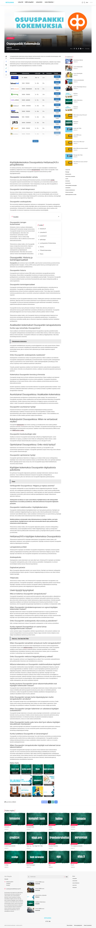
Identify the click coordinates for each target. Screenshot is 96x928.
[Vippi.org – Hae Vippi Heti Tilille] (37, 838)
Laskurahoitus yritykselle (40, 895)
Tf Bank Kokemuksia (45, 250)
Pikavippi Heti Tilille (78, 155)
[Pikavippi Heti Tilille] (68, 156)
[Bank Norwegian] (37, 857)
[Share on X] (76, 48)
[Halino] (59, 819)
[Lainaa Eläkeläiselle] (68, 68)
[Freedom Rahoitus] (59, 838)
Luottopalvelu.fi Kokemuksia (48, 243)
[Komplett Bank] (37, 819)
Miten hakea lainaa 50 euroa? (80, 114)
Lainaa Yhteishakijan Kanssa (79, 86)
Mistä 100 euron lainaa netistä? (80, 161)
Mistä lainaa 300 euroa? (78, 141)
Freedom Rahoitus (53, 846)
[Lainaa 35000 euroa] (30, 890)
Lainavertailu (37, 883)
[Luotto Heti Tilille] (68, 129)
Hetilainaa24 (9, 47)
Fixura (41, 254)
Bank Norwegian (31, 865)
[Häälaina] (68, 94)
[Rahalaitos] (68, 123)
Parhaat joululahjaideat (78, 80)
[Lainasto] (81, 819)
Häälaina (75, 93)
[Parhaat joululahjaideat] (68, 81)
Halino (50, 827)
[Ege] (59, 857)
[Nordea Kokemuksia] (68, 101)
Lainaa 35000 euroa (39, 888)
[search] (84, 2)
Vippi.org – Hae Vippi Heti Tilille (35, 846)
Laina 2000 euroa (77, 135)
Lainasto (73, 827)
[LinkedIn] (50, 921)
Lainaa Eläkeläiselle (78, 66)
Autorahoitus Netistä (78, 60)
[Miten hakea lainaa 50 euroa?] (68, 116)
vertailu (52, 180)
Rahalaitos (75, 121)
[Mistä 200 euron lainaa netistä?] (68, 149)
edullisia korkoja (27, 647)
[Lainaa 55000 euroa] (30, 883)
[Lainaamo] (14, 819)
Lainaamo (6, 827)
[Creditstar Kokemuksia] (30, 903)
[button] (78, 48)
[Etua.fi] (81, 857)
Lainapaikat (10, 38)
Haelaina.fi (43, 228)
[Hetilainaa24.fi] (10, 2)
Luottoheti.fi (43, 236)
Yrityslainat (37, 897)
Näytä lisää (35, 141)
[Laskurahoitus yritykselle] (30, 896)
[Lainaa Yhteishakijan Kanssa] (68, 88)
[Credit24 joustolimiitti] (14, 838)
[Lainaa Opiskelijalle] (68, 74)
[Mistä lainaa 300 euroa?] (68, 143)
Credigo (6, 865)
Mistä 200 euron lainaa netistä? (80, 148)
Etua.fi (72, 865)
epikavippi (43, 239)
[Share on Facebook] (74, 48)
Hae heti (57, 76)
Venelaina (75, 106)
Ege (50, 865)
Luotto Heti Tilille (77, 128)
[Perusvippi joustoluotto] (81, 838)
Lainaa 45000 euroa (39, 908)
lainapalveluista (36, 169)
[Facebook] (46, 921)
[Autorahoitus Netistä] (68, 61)
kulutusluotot (20, 424)
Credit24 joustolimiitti (9, 846)
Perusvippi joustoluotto (76, 846)
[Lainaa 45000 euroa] (30, 910)
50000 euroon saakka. (18, 430)
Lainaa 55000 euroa (39, 881)
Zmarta (42, 246)
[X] (48, 921)
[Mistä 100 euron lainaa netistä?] (68, 163)
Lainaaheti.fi (43, 232)
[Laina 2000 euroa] (68, 136)
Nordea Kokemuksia (77, 100)
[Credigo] (14, 857)
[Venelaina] (68, 108)
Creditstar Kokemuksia (40, 902)
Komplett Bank (30, 827)
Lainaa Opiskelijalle (77, 73)
